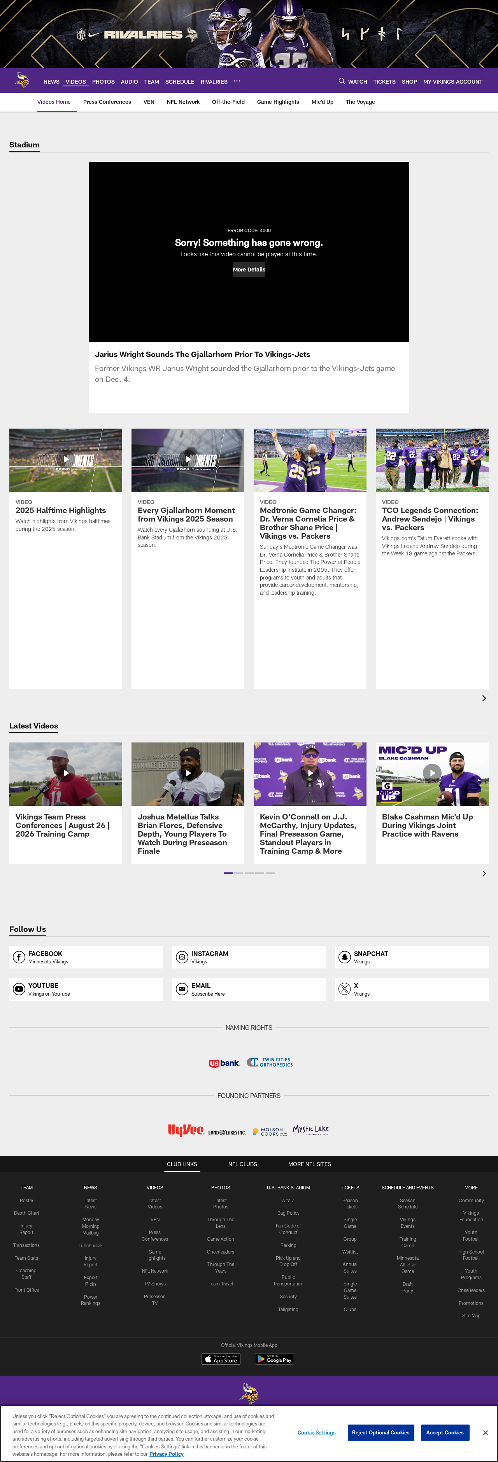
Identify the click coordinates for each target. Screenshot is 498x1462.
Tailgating (288, 1309)
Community (471, 1200)
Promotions (471, 1303)
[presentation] (485, 699)
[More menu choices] (237, 81)
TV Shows (155, 1283)
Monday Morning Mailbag (91, 1226)
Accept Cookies (445, 1432)
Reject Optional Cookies (381, 1432)
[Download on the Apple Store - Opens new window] (221, 1360)
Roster (26, 1200)
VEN (155, 1219)
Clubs (350, 1309)
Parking (288, 1245)
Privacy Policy (166, 1454)
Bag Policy (288, 1212)
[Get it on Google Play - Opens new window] (274, 1363)
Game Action (220, 1238)
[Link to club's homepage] (21, 80)
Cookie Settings (317, 1432)
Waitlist (350, 1251)
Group (350, 1238)
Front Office (26, 1289)
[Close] (485, 1432)
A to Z (288, 1200)
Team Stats (26, 1258)
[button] (249, 269)
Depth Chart (26, 1212)
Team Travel (221, 1283)
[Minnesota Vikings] (249, 1395)
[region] (249, 1433)
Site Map (471, 1315)
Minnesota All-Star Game (408, 1264)
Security (288, 1296)
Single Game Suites (350, 1290)
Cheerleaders (220, 1251)
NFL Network (155, 1270)
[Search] (342, 80)
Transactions (26, 1245)
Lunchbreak (91, 1245)
